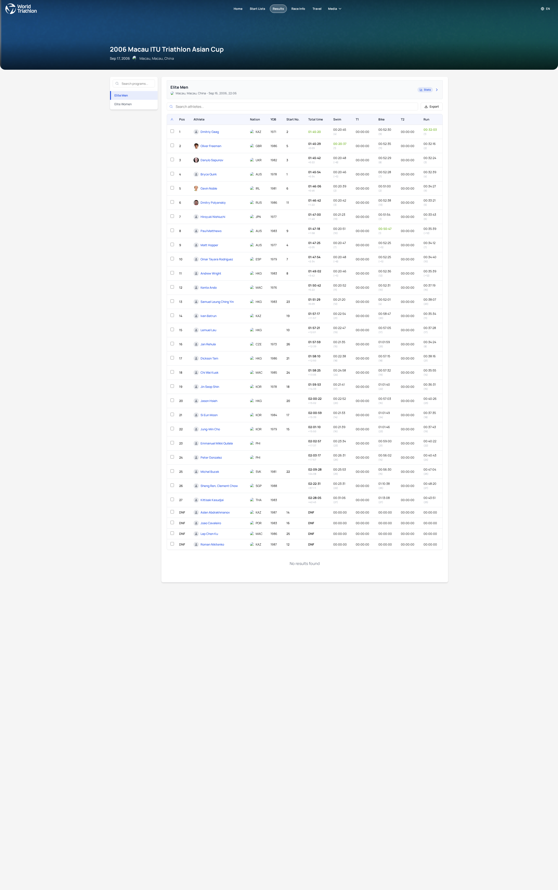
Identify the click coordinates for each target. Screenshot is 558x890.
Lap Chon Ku (209, 534)
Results (278, 9)
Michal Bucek (210, 472)
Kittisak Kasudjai (212, 500)
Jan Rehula (208, 344)
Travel (317, 9)
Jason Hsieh (209, 401)
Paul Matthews (211, 231)
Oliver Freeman (211, 146)
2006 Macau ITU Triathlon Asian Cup (167, 49)
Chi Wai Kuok (209, 372)
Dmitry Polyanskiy (213, 202)
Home (238, 9)
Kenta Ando (209, 287)
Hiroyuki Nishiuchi (213, 217)
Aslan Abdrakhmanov (215, 512)
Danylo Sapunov (212, 160)
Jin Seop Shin (210, 387)
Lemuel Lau (208, 330)
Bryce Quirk (209, 174)
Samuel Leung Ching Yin (217, 302)
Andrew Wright (211, 273)
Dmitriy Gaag (210, 132)
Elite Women (123, 104)
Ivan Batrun (208, 316)
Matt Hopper (209, 245)
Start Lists (257, 9)
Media (332, 9)
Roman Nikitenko (212, 544)
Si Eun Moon (209, 415)
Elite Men (121, 95)
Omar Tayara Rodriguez (217, 259)
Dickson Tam (209, 358)
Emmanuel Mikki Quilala (217, 443)
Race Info (298, 9)
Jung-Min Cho (210, 429)
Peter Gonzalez (211, 457)
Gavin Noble (209, 188)
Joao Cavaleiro (211, 523)
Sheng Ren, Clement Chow (219, 486)
